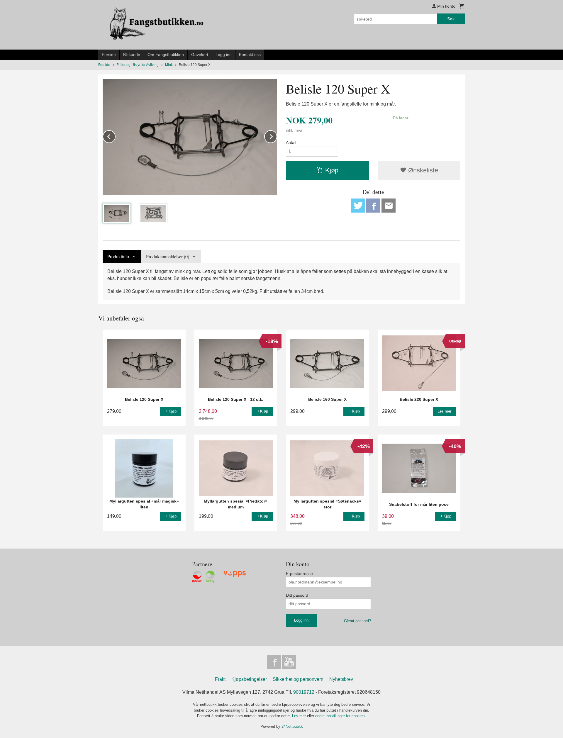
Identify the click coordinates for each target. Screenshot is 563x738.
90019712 (303, 692)
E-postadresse (299, 573)
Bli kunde (131, 54)
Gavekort (199, 54)
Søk (451, 18)
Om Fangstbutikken (165, 54)
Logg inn (224, 54)
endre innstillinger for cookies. (340, 716)
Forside (109, 54)
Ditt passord (297, 595)
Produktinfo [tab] (118, 256)
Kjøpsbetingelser (249, 679)
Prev (115, 135)
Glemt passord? (357, 621)
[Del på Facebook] (373, 206)
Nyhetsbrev (341, 679)
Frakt (220, 679)
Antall (291, 142)
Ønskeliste (422, 170)
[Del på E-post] (388, 206)
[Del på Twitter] (358, 206)
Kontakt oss (250, 54)
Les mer (299, 716)
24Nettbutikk (292, 726)
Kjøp (331, 170)
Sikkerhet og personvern (298, 679)
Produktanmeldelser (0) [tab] (167, 256)
